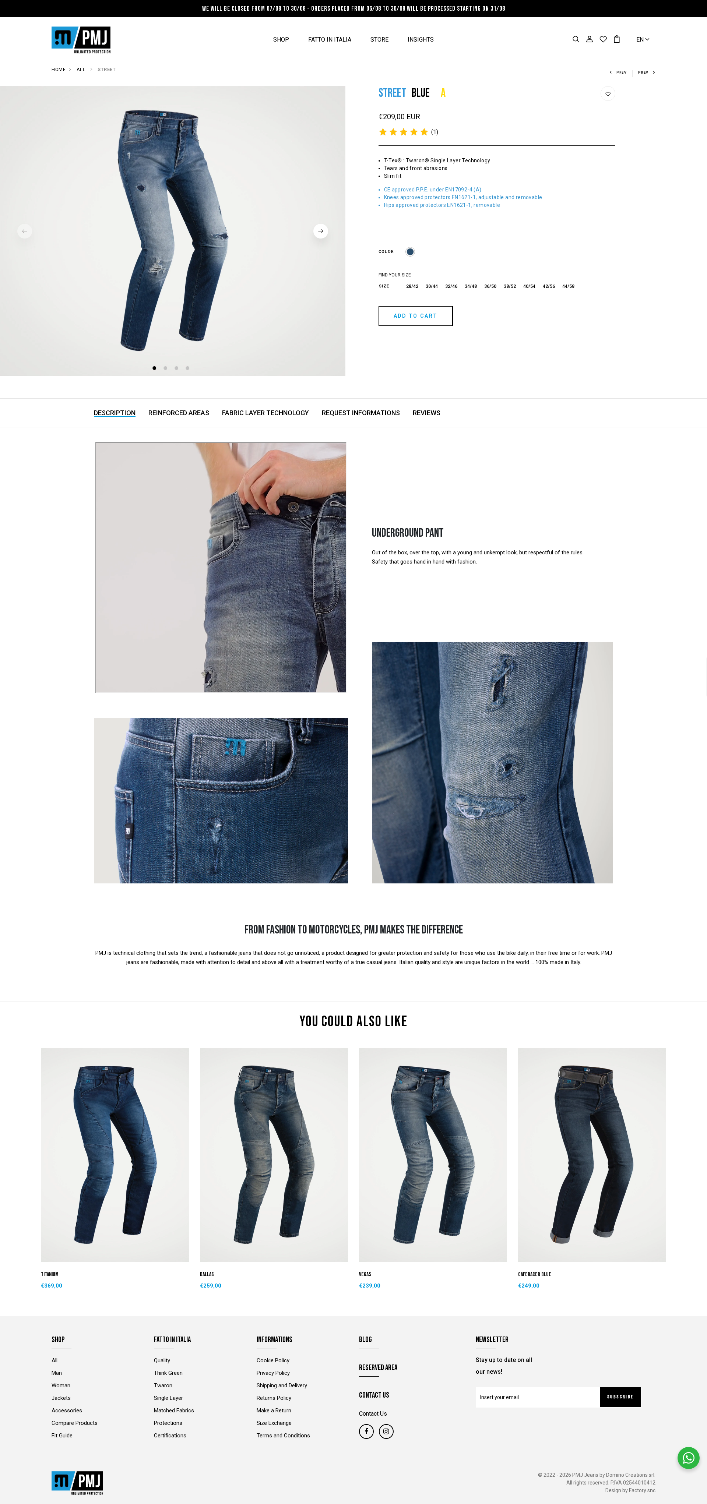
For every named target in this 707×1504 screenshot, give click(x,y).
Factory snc (642, 1490)
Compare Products (75, 1423)
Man (57, 1373)
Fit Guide (62, 1435)
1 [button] (155, 369)
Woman (61, 1385)
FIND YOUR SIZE (395, 275)
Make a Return (274, 1410)
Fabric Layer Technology (265, 413)
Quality (162, 1360)
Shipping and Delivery (282, 1385)
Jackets (61, 1398)
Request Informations (361, 413)
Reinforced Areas (178, 413)
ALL (82, 69)
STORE (379, 39)
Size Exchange (274, 1423)
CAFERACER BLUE (534, 1274)
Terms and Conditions (283, 1435)
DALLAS (207, 1274)
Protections (168, 1423)
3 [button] (177, 369)
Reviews (426, 413)
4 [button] (188, 369)
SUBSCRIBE (620, 1397)
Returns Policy (274, 1398)
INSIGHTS (421, 39)
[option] (172, 231)
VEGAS (365, 1274)
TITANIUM (50, 1274)
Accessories (67, 1410)
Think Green (168, 1373)
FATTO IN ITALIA (329, 39)
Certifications (170, 1435)
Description (115, 413)
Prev (621, 72)
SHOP (281, 39)
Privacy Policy (273, 1373)
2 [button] (166, 369)
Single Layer (168, 1398)
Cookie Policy (273, 1360)
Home (59, 69)
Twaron (163, 1385)
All (54, 1360)
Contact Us (373, 1413)
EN (640, 39)
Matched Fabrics (174, 1410)
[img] (404, 132)
